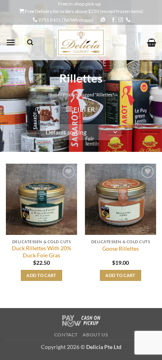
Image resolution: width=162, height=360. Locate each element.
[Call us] (128, 20)
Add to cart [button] (41, 275)
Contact (66, 335)
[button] (10, 42)
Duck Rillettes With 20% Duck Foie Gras (41, 251)
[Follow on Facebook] (113, 20)
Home (54, 94)
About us (95, 335)
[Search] (30, 42)
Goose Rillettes (120, 249)
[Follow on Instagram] (120, 20)
